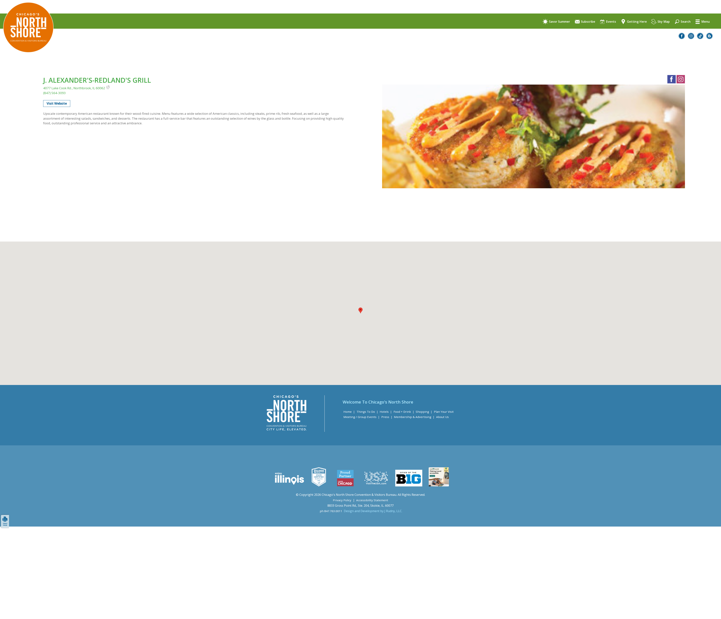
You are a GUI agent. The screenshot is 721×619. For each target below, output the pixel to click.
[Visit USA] (376, 485)
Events (610, 22)
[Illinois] (289, 485)
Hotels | (386, 411)
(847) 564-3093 (54, 93)
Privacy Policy (342, 500)
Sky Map (663, 22)
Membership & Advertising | (414, 417)
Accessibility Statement (372, 500)
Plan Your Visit (444, 411)
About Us (442, 417)
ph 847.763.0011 (331, 511)
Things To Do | (367, 411)
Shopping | (424, 411)
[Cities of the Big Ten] (408, 485)
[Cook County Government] (318, 485)
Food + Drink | (404, 411)
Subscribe (587, 22)
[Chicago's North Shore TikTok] (700, 38)
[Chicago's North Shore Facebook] (682, 38)
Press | (386, 417)
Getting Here (636, 22)
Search (685, 22)
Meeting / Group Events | (361, 417)
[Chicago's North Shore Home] (27, 63)
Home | (349, 411)
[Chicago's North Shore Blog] (709, 38)
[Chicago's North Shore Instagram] (691, 38)
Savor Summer (559, 22)
